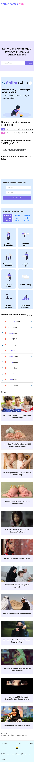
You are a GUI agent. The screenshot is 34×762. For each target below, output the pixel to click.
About (24, 754)
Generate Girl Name (26, 218)
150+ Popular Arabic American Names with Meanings (17, 416)
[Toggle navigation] (31, 4)
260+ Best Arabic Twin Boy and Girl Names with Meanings (17, 445)
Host (31, 743)
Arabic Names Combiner (14, 183)
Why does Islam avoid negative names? (17, 586)
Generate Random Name (7, 218)
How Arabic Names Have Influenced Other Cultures (17, 669)
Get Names (17, 197)
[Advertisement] (17, 26)
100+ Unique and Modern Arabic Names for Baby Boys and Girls (17, 698)
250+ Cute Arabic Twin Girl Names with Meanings (17, 502)
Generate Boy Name (17, 218)
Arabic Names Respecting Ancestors (17, 613)
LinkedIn (18, 743)
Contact (18, 754)
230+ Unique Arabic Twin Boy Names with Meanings (17, 474)
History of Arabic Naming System (17, 726)
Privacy (29, 754)
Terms (3, 759)
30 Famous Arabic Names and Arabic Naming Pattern (17, 641)
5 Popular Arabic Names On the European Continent (17, 531)
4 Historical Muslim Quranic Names (17, 558)
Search (29, 63)
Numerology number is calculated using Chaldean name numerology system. (14, 149)
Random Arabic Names (13, 211)
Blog (3, 392)
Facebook (4, 743)
